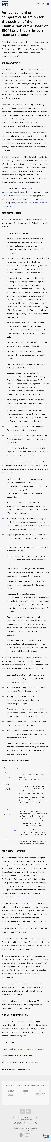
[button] (24, 1100)
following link (20, 1035)
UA (43, 3)
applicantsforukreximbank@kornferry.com (34, 779)
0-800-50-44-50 (25, 1122)
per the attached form (23, 897)
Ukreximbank (32, 1128)
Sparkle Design (30, 1130)
